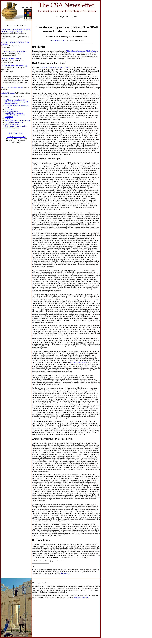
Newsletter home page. (81, 597)
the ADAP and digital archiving (15, 100)
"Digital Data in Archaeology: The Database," (81, 51)
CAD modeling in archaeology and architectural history (16, 103)
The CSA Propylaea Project (14, 122)
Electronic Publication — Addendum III (14, 51)
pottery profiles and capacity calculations (18, 120)
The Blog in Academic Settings (11, 58)
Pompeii (7, 118)
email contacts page (57, 40)
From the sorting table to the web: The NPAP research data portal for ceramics (15, 30)
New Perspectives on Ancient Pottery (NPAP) (55, 67)
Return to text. (66, 573)
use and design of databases (14, 113)
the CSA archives (10, 109)
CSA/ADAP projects (11, 124)
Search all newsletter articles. (16, 137)
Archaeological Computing (79, 362)
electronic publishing (11, 111)
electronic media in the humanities (16, 126)
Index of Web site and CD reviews (12, 87)
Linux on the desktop (12, 128)
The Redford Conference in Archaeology (14, 66)
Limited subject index (8, 93)
